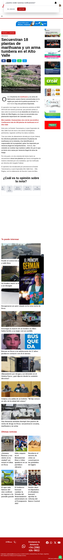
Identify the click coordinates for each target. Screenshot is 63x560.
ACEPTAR (21, 9)
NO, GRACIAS (11, 9)
